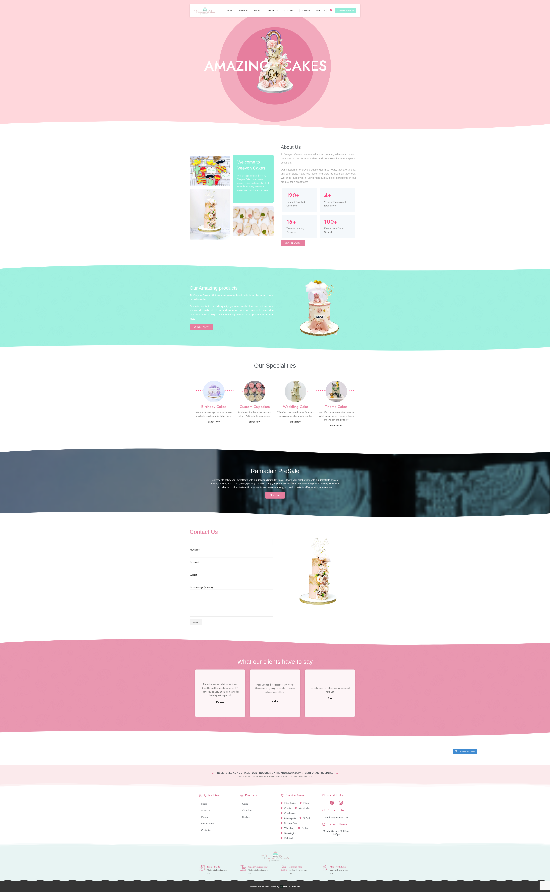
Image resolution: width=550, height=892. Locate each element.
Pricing (204, 817)
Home (204, 804)
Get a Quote (207, 823)
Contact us (206, 830)
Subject (193, 574)
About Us (205, 810)
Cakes (245, 804)
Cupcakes (247, 810)
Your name (195, 549)
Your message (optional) (201, 587)
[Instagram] (341, 803)
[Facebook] (332, 803)
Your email (194, 562)
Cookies (246, 817)
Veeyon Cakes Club (345, 10)
